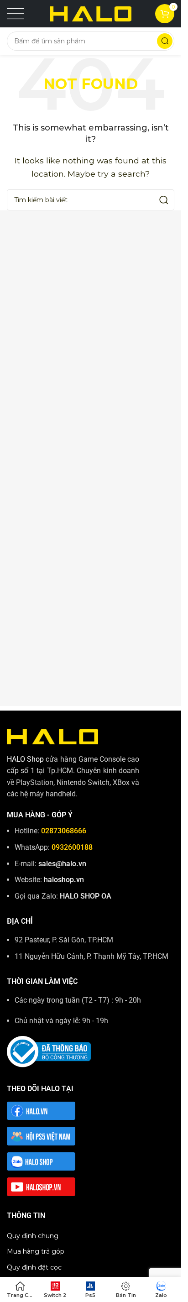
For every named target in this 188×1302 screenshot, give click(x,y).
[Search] (164, 41)
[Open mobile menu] (15, 14)
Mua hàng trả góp (35, 1251)
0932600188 (72, 847)
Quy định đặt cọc (34, 1267)
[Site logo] (91, 13)
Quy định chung (32, 1236)
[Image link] (52, 736)
